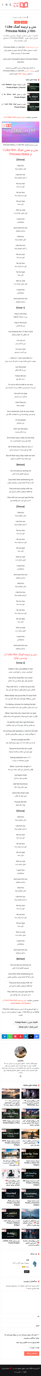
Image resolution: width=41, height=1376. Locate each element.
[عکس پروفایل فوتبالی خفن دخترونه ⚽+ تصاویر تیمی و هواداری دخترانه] (30, 1114)
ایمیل (37, 1325)
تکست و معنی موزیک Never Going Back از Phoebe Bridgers (11, 1143)
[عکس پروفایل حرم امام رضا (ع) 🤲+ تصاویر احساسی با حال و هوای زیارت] (11, 1154)
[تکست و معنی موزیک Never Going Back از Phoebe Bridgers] (11, 1134)
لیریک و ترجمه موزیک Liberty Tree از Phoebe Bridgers (31, 1163)
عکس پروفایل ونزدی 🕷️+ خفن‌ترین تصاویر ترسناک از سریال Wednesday (31, 1103)
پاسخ (26, 1271)
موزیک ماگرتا (22, 74)
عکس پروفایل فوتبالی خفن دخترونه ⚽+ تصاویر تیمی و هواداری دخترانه (30, 1123)
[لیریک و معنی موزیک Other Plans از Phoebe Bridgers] (11, 1114)
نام (38, 1316)
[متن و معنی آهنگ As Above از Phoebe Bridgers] (33, 97)
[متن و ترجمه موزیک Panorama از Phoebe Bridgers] (30, 1194)
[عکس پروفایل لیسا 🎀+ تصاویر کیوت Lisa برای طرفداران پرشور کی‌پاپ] (11, 1174)
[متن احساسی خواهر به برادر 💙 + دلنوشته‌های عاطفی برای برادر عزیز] (30, 1134)
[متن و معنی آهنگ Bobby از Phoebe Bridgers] (11, 1234)
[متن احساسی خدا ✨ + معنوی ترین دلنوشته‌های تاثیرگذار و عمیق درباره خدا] (11, 1094)
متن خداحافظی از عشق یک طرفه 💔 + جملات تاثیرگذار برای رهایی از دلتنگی (31, 1223)
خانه (25, 17)
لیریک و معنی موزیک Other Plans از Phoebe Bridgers (11, 1122)
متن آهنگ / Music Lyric (27, 1027)
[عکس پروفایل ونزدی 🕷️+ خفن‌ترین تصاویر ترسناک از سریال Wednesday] (30, 1094)
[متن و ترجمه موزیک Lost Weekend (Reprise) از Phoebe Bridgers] (33, 87)
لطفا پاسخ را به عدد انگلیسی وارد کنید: (27, 1342)
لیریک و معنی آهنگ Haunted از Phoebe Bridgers (13, 1203)
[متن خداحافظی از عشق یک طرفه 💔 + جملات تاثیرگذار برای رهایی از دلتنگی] (30, 1214)
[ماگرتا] (20, 5)
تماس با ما (17, 1372)
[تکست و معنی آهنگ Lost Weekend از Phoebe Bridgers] (11, 1214)
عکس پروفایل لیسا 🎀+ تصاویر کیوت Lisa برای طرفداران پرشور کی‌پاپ (12, 1183)
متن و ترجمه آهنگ (31, 47)
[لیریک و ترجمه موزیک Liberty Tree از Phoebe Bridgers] (30, 1154)
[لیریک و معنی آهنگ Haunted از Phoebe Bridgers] (11, 1194)
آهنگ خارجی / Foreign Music (25, 1022)
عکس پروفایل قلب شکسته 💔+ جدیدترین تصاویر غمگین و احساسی (31, 1243)
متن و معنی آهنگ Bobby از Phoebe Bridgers (11, 1242)
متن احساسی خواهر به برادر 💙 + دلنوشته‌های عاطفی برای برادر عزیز (30, 1143)
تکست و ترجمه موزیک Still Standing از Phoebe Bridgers (31, 1183)
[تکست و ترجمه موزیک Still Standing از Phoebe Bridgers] (30, 1174)
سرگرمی (20, 17)
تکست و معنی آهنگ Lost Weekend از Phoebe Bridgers (12, 1223)
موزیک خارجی (29, 71)
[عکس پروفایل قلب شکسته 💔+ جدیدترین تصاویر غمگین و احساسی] (30, 1234)
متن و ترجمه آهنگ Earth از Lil (14, 117)
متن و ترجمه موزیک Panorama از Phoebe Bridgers (32, 1203)
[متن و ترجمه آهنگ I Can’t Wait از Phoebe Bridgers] (33, 107)
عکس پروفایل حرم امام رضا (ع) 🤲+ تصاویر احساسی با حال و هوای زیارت (11, 1163)
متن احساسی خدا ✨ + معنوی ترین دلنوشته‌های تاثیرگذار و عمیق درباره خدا (12, 1103)
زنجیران (20, 1060)
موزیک (15, 17)
